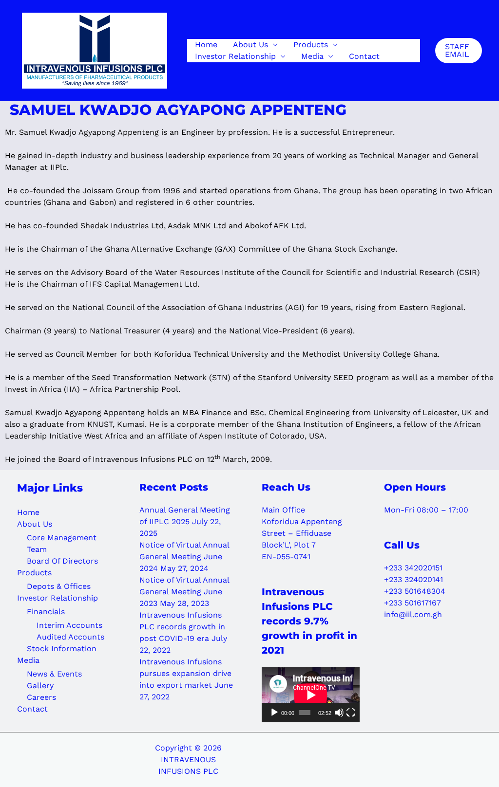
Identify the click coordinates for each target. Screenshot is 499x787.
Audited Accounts (70, 636)
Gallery (40, 685)
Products (310, 44)
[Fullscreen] (351, 712)
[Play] (274, 712)
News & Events (54, 673)
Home (206, 44)
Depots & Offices (59, 586)
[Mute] (339, 712)
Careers (41, 697)
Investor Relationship (235, 56)
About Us (250, 44)
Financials (46, 611)
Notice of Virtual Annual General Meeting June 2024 (184, 556)
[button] (458, 50)
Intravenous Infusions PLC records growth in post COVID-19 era (182, 626)
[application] (311, 694)
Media (312, 56)
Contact (364, 56)
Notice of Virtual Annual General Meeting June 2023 (184, 591)
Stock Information (61, 648)
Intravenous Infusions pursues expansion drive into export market (185, 673)
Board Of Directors (62, 561)
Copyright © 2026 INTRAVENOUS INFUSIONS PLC (188, 759)
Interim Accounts (69, 625)
